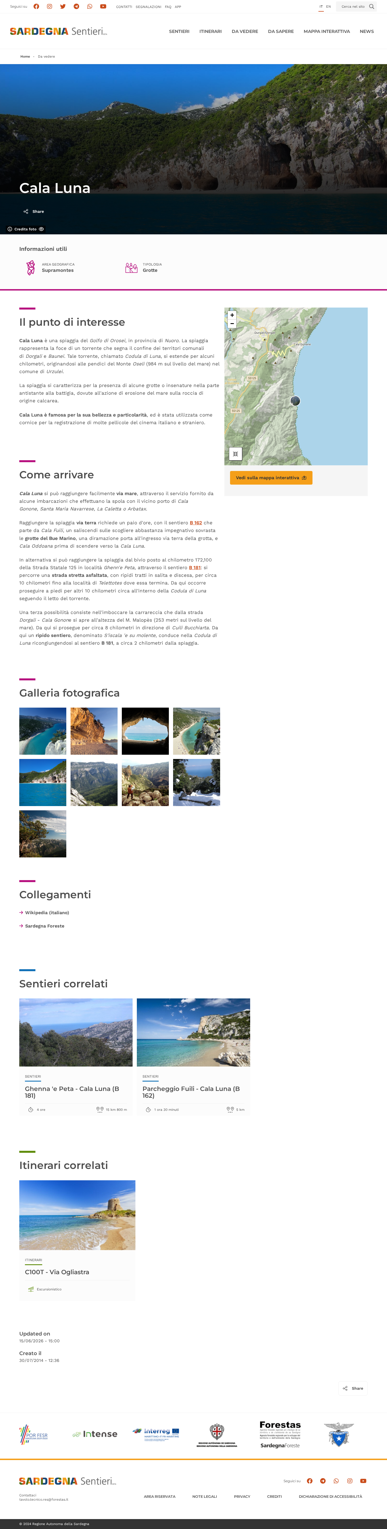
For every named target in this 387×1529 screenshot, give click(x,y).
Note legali (204, 1496)
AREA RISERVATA (159, 1496)
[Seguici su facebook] (36, 6)
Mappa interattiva (327, 31)
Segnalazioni (148, 7)
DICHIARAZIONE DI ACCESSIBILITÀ (330, 1496)
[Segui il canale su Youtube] (103, 6)
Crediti (274, 1496)
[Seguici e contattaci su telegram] (76, 6)
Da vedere (245, 31)
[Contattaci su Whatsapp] (90, 6)
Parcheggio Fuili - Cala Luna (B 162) (191, 1092)
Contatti (124, 7)
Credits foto (25, 229)
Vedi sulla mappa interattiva (267, 477)
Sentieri (179, 31)
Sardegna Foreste (44, 926)
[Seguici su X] (63, 6)
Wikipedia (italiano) (47, 912)
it (321, 7)
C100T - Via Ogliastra (57, 1272)
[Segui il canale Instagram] (349, 1481)
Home (25, 56)
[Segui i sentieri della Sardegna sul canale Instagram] (49, 6)
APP (178, 7)
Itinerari (210, 31)
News (367, 31)
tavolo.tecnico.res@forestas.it (43, 1499)
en (328, 7)
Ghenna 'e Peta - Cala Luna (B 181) (72, 1092)
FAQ (168, 7)
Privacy (242, 1496)
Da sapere (281, 31)
